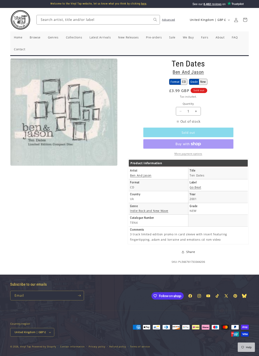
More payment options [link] (188, 153)
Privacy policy (97, 346)
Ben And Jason (188, 72)
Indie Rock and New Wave (149, 211)
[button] (245, 19)
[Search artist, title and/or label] (155, 19)
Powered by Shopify (44, 346)
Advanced (168, 19)
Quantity (188, 104)
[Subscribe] (79, 295)
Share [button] (190, 252)
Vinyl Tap (25, 346)
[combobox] (98, 19)
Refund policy (117, 346)
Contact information (72, 346)
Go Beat (195, 187)
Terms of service (140, 346)
